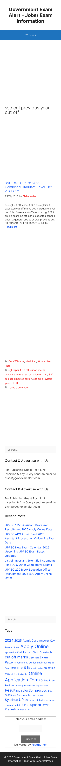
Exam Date (34, 658)
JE (27, 663)
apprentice (10, 652)
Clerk (36, 652)
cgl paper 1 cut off (18, 370)
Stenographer (24, 695)
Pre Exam (10, 685)
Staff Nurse (10, 695)
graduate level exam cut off (20, 374)
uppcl (32, 700)
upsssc (35, 705)
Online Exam (48, 680)
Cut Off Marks (16, 361)
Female (20, 662)
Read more (11, 226)
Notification (38, 668)
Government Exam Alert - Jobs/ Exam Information (31, 15)
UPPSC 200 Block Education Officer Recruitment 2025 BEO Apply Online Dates (28, 573)
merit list (42, 374)
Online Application (19, 674)
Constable (46, 652)
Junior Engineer (38, 662)
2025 (18, 640)
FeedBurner (39, 744)
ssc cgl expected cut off (18, 378)
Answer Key (47, 640)
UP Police (40, 700)
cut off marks (37, 370)
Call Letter (24, 652)
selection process (34, 690)
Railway (19, 685)
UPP (27, 700)
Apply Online (34, 646)
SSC (51, 374)
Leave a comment (18, 387)
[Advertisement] (30, 75)
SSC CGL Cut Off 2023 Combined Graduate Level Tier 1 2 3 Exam (29, 187)
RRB (18, 691)
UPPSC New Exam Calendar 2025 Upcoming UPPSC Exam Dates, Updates (27, 551)
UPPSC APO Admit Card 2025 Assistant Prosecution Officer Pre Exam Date (30, 538)
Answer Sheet (12, 647)
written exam (24, 709)
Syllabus (11, 700)
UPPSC (25, 705)
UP (21, 700)
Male (13, 667)
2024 (9, 640)
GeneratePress (44, 760)
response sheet (42, 686)
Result (10, 690)
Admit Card (30, 640)
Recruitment (29, 685)
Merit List (31, 361)
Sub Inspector (39, 695)
